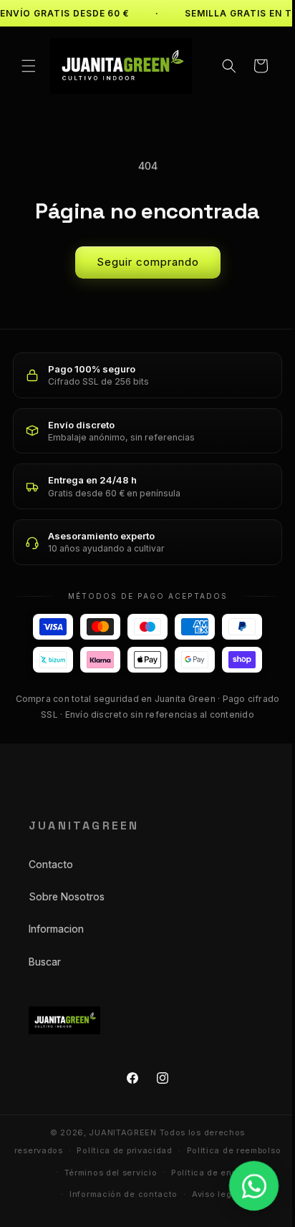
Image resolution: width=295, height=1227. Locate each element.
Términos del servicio (203, 1170)
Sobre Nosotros (67, 893)
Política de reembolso (96, 1170)
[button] (28, 64)
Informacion (56, 926)
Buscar (45, 958)
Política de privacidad (173, 1147)
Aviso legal (149, 1213)
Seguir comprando (142, 259)
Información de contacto (193, 1191)
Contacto (51, 861)
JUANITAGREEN (117, 1130)
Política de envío (88, 1191)
